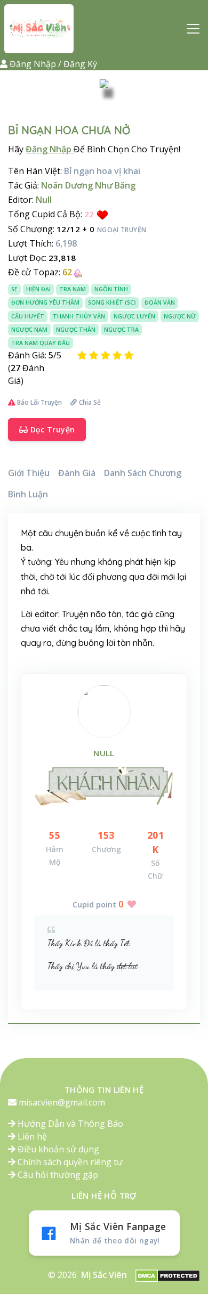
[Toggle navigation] (193, 28)
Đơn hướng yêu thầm (45, 302)
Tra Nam (72, 289)
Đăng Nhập (50, 149)
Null (104, 753)
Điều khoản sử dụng (57, 1149)
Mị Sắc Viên (104, 1275)
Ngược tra (121, 329)
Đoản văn (160, 302)
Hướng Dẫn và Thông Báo (69, 1123)
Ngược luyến (134, 316)
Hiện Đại (38, 289)
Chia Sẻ (90, 402)
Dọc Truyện (51, 429)
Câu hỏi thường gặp (56, 1175)
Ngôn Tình (111, 289)
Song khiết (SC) (112, 302)
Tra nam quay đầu (40, 343)
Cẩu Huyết (27, 316)
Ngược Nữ (180, 316)
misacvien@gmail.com (62, 1102)
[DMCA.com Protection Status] (167, 1275)
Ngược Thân (75, 329)
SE (14, 289)
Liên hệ (31, 1136)
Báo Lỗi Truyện (38, 402)
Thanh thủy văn (79, 316)
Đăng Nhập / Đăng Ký (53, 64)
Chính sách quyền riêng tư (69, 1162)
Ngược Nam (29, 329)
